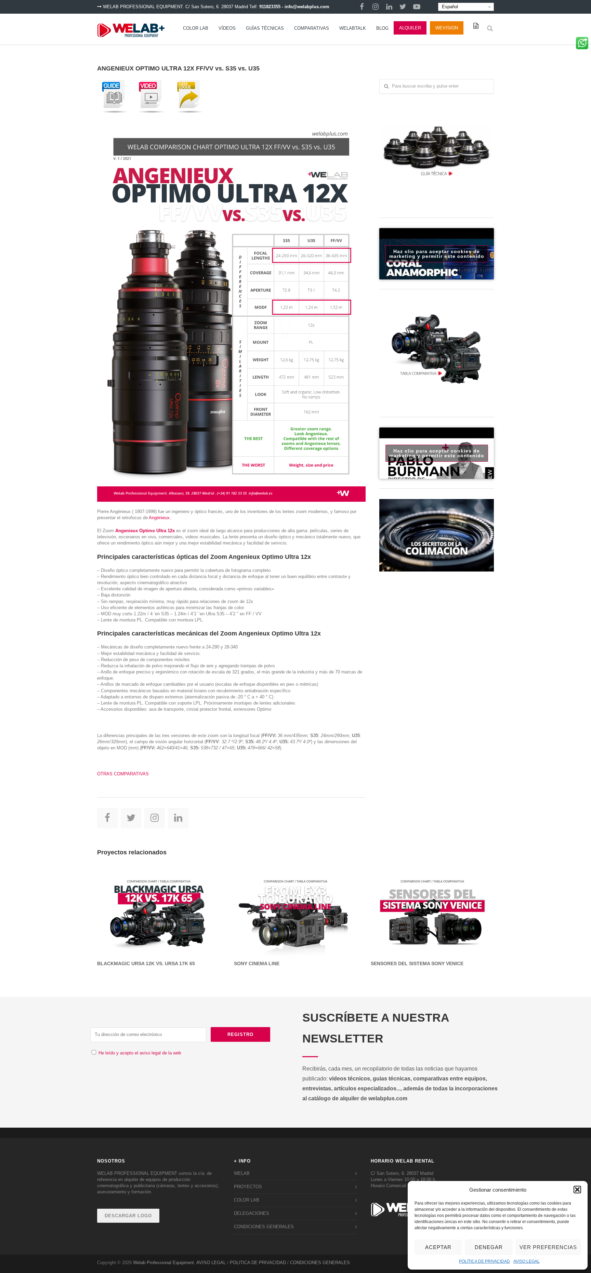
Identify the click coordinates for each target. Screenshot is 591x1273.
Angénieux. (160, 517)
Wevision (446, 27)
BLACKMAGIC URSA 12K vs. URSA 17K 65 (146, 963)
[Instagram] (375, 7)
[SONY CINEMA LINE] (295, 909)
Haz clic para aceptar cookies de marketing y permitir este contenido (436, 254)
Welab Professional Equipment (163, 1262)
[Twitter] (403, 7)
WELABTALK (352, 28)
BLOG (382, 28)
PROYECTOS (248, 1186)
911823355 (269, 6)
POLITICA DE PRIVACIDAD (258, 1262)
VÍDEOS (227, 28)
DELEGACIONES (251, 1213)
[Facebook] (362, 7)
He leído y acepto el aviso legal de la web (139, 1052)
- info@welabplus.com (305, 6)
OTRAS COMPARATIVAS (123, 773)
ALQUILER (410, 27)
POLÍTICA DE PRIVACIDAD (484, 1261)
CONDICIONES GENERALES (264, 1226)
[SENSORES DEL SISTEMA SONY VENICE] (432, 909)
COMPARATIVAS (311, 28)
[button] (577, 1189)
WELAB (242, 1173)
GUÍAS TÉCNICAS (265, 28)
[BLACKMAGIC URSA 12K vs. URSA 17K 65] (158, 909)
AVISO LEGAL (526, 1261)
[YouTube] (416, 7)
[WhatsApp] (582, 45)
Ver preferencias (548, 1247)
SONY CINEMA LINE (256, 963)
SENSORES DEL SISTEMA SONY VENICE (417, 963)
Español (449, 6)
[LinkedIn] (389, 7)
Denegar (489, 1247)
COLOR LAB (195, 28)
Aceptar (438, 1247)
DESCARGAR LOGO (128, 1215)
